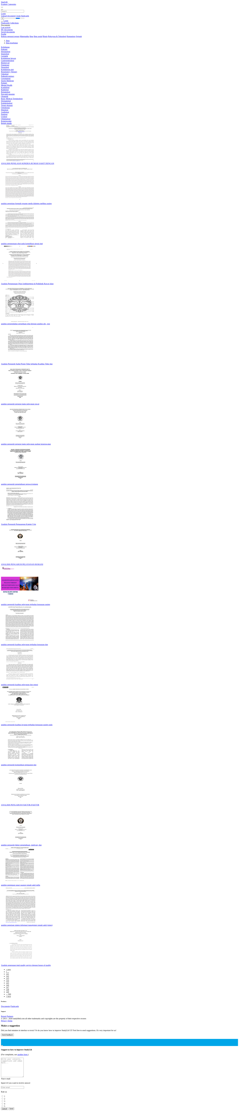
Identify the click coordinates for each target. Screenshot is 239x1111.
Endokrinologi (6, 103)
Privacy (4, 1021)
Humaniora (71, 36)
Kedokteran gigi (7, 69)
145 (7, 983)
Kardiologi (5, 87)
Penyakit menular (8, 94)
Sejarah (79, 36)
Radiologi (5, 90)
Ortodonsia (5, 108)
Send (11, 1109)
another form (22, 1054)
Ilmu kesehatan (12, 43)
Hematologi (5, 52)
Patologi (4, 114)
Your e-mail (5, 1079)
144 (7, 981)
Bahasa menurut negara (10, 36)
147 (7, 987)
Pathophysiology (7, 76)
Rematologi (5, 92)
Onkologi (4, 74)
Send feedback (7, 1035)
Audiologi (5, 112)
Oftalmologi (5, 119)
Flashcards (5, 23)
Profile (3, 34)
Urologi (4, 117)
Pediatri (4, 83)
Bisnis (45, 36)
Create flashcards (22, 16)
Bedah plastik (6, 123)
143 (7, 978)
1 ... (7, 972)
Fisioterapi (5, 65)
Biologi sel (5, 63)
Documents (5, 1006)
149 (7, 992)
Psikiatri (4, 49)
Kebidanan (5, 47)
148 (7, 990)
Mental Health (6, 85)
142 (7, 976)
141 (7, 974)
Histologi (4, 110)
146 (7, 985)
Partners (10, 1016)
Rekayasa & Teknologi (57, 36)
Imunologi (5, 54)
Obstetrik (4, 96)
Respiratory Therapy (9, 72)
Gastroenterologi (7, 61)
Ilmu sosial (38, 36)
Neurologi (5, 67)
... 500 (8, 994)
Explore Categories (8, 4)
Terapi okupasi (7, 105)
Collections (14, 23)
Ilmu (31, 36)
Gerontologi (5, 78)
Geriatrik (4, 56)
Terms (9, 1021)
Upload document (8, 16)
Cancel (4, 1109)
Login (3, 14)
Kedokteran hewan (8, 58)
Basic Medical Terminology (12, 99)
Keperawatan (6, 121)
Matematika (24, 36)
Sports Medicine (7, 81)
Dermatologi (6, 101)
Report (3, 1016)
